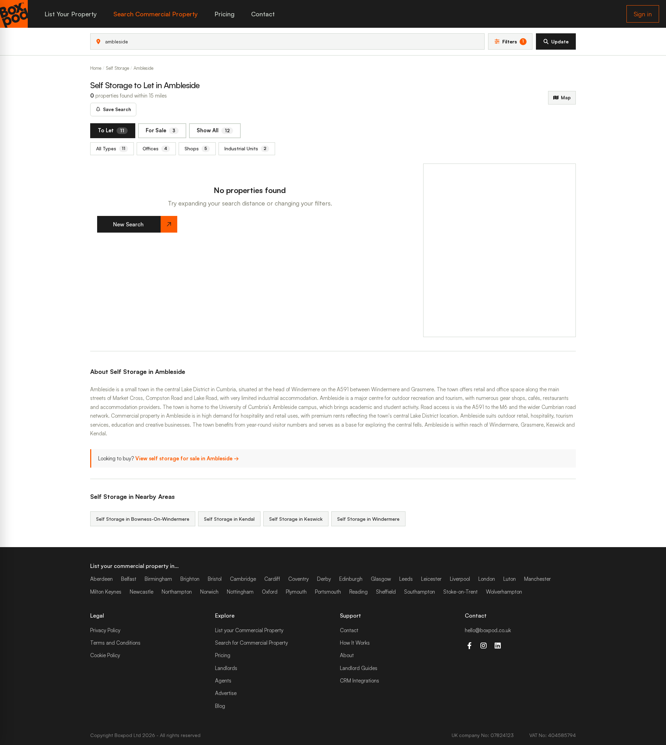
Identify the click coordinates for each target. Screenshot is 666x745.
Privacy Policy (105, 630)
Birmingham (158, 579)
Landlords (226, 668)
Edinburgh (350, 579)
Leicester (431, 579)
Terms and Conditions (115, 642)
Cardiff (272, 579)
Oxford (270, 591)
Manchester (537, 579)
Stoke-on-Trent (460, 591)
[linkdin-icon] (497, 645)
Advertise (226, 693)
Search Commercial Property (155, 14)
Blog (220, 706)
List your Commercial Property (249, 630)
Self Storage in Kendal (229, 519)
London (486, 579)
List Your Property (70, 14)
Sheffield (386, 591)
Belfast (128, 579)
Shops (196, 148)
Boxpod (123, 735)
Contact (263, 14)
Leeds (406, 579)
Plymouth (296, 591)
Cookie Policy (105, 655)
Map (566, 97)
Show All (213, 130)
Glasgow (381, 579)
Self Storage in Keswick (296, 519)
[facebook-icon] (469, 645)
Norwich (209, 591)
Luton (509, 579)
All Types (110, 148)
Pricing (224, 14)
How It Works (355, 642)
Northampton (177, 591)
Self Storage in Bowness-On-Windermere (142, 519)
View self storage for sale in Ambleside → (187, 458)
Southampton (419, 591)
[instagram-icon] (483, 645)
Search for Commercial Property (251, 642)
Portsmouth (328, 591)
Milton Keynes (105, 591)
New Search (128, 224)
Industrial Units (245, 148)
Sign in (643, 14)
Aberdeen (101, 579)
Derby (324, 579)
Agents (223, 680)
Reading (358, 591)
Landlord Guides (358, 668)
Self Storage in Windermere (368, 519)
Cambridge (243, 579)
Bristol (215, 579)
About (347, 655)
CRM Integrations (359, 680)
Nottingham (240, 591)
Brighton (189, 579)
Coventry (298, 579)
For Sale (160, 130)
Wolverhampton (504, 591)
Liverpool (460, 579)
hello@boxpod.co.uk (488, 630)
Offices (155, 148)
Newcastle (141, 591)
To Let (111, 130)
